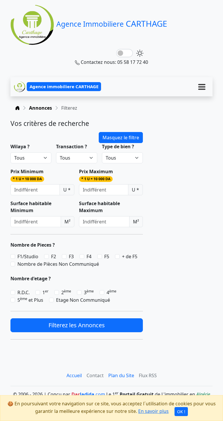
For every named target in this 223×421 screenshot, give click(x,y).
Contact (95, 375)
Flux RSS (148, 375)
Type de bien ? (118, 146)
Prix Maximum (96, 174)
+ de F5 (129, 256)
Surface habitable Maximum (99, 207)
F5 (106, 256)
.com (88, 394)
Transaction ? (71, 146)
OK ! (181, 411)
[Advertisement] (181, 149)
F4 (89, 256)
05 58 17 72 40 (132, 62)
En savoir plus (153, 411)
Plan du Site (121, 375)
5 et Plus (30, 300)
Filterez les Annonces (76, 325)
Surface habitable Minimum (30, 207)
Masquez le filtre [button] (120, 137)
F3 (71, 256)
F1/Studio (27, 256)
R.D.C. (23, 292)
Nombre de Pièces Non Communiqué (58, 264)
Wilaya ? (20, 146)
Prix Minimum (27, 174)
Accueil (74, 375)
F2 (53, 256)
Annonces (40, 108)
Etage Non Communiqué (83, 300)
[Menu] (202, 86)
